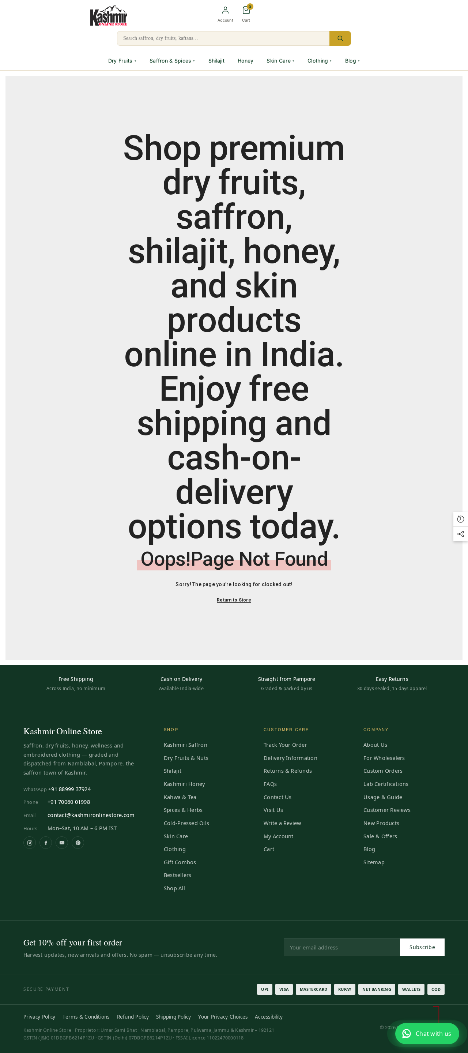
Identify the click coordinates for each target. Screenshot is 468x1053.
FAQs (270, 783)
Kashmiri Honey (184, 783)
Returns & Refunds (288, 770)
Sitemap (374, 862)
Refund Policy (133, 1016)
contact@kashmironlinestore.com (91, 814)
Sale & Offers (380, 836)
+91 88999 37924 (69, 788)
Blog (352, 60)
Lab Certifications (385, 783)
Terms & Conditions (86, 1016)
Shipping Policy (173, 1016)
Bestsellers (178, 874)
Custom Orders (383, 770)
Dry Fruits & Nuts (186, 757)
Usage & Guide (382, 797)
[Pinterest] (78, 842)
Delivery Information (290, 757)
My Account (278, 836)
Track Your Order (285, 744)
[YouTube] (62, 842)
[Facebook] (45, 842)
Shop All (174, 888)
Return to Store (234, 600)
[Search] (340, 38)
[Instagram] (29, 842)
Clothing (319, 60)
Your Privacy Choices (223, 1016)
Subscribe (422, 947)
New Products (381, 823)
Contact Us (277, 797)
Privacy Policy (39, 1016)
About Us (375, 744)
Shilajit (216, 60)
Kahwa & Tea (180, 797)
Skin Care (280, 60)
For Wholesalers (384, 757)
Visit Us (273, 809)
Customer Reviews (387, 809)
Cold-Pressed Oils (186, 823)
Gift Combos (180, 862)
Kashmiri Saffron (185, 744)
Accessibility (269, 1016)
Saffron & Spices (172, 60)
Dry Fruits (122, 60)
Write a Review (282, 823)
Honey (245, 60)
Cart (269, 848)
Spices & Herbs (183, 809)
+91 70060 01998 (69, 801)
